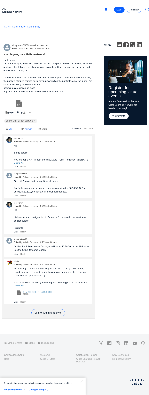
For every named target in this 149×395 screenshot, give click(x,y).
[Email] (119, 44)
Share (44, 129)
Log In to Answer (48, 312)
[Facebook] (126, 44)
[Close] (81, 381)
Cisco (12, 10)
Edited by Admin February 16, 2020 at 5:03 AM (31, 49)
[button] (30, 112)
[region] (43, 386)
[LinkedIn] (139, 44)
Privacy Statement (13, 389)
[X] (132, 44)
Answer (28, 129)
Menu (107, 10)
